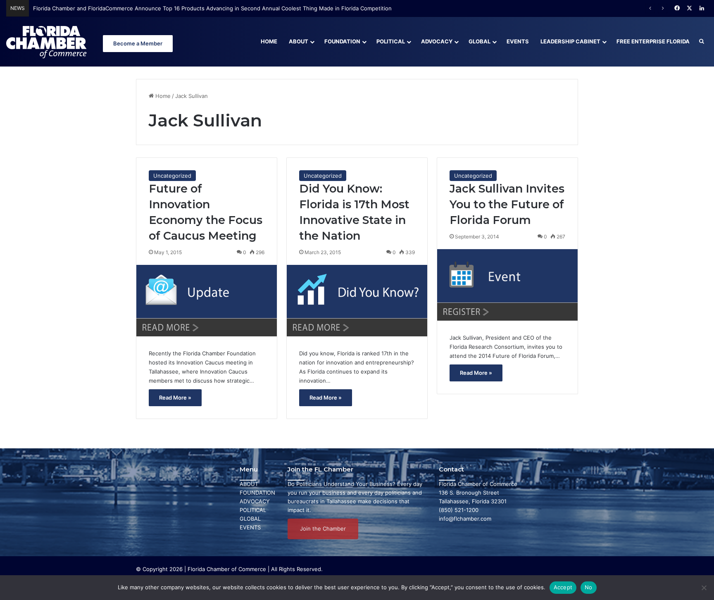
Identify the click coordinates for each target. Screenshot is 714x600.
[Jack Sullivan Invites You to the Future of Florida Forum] (507, 285)
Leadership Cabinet (570, 41)
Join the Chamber (323, 528)
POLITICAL (253, 510)
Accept (563, 587)
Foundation (342, 41)
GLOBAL (250, 518)
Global (479, 41)
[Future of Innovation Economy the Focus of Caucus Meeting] (206, 300)
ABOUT (249, 484)
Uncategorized (172, 175)
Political (390, 41)
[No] (704, 587)
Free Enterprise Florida (653, 41)
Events (518, 41)
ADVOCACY (255, 501)
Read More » (175, 397)
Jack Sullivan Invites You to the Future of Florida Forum (507, 204)
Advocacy (436, 41)
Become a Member (137, 43)
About (298, 41)
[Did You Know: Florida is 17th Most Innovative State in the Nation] (357, 300)
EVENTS (250, 527)
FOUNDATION (257, 492)
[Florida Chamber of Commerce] (47, 41)
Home (269, 41)
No (589, 587)
